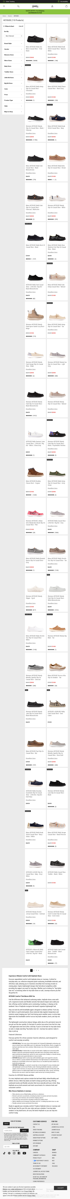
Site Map (35, 1146)
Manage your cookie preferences (12, 1189)
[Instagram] (15, 1153)
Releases (55, 1166)
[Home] (35, 6)
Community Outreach (39, 1155)
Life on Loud (54, 1124)
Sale (53, 1163)
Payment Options (38, 1140)
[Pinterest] (10, 1153)
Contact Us (36, 1124)
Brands (54, 1152)
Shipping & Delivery (38, 1135)
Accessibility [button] (64, 1)
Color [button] (6, 89)
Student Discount (56, 1135)
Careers (35, 1152)
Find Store (24, 1146)
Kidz (53, 1160)
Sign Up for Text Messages (16, 1127)
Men (53, 1158)
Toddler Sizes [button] (8, 72)
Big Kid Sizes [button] (8, 83)
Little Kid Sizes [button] (9, 77)
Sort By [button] (6, 31)
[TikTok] (5, 1153)
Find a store (16, 1143)
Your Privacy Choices (42, 1160)
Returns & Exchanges (39, 1132)
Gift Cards (54, 1138)
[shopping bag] (66, 6)
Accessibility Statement (40, 1166)
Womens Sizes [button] (9, 55)
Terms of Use (37, 1163)
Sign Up (6, 1123)
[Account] (52, 6)
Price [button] (6, 94)
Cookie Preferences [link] (38, 1181)
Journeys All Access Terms (41, 1171)
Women (54, 1155)
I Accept (60, 1188)
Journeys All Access (57, 1127)
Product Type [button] (8, 100)
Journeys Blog (55, 1129)
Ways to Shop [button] (8, 111)
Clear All (21, 26)
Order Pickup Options (39, 1138)
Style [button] (6, 106)
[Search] (18, 6)
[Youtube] (25, 1153)
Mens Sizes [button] (8, 60)
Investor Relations (38, 1174)
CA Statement (37, 1168)
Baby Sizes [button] (7, 66)
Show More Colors (52, 54)
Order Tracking (10, 1)
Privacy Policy (37, 1158)
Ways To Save (55, 1132)
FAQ (34, 1127)
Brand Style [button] (8, 43)
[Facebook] (20, 1153)
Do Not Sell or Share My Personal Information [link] (40, 1177)
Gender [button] (6, 49)
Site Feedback (37, 1143)
